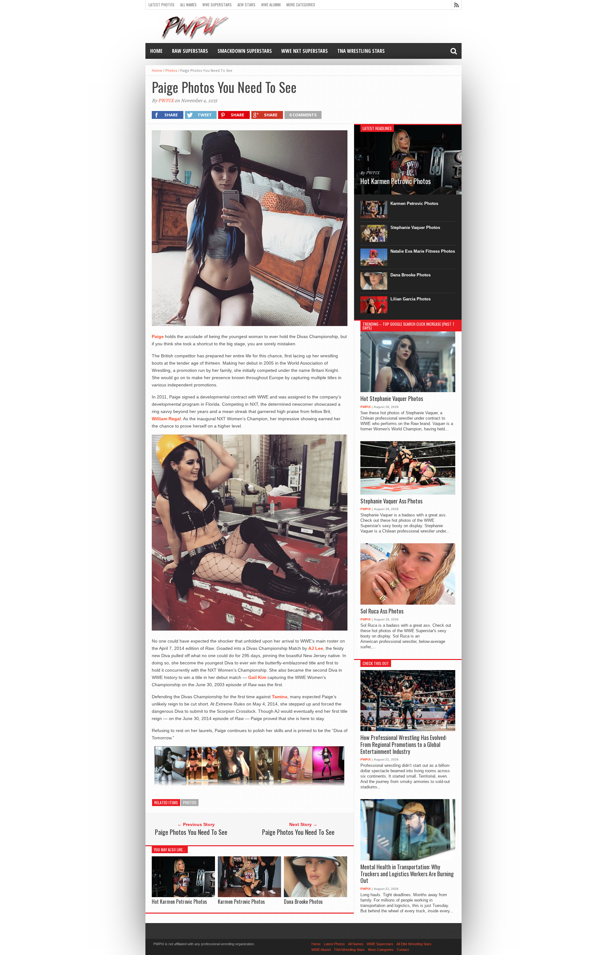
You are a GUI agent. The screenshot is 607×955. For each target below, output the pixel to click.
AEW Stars (246, 4)
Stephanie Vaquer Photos (415, 227)
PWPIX (166, 100)
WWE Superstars (217, 4)
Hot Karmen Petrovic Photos (179, 901)
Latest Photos (162, 4)
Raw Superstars (190, 50)
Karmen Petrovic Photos (241, 901)
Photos (171, 70)
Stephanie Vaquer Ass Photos (391, 501)
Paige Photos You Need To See (191, 832)
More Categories (300, 4)
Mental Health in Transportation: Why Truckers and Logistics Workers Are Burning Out (407, 874)
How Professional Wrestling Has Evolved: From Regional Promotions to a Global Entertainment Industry (403, 744)
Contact (403, 950)
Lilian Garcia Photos (410, 299)
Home (156, 50)
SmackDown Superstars (245, 50)
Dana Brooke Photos (303, 901)
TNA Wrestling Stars (361, 50)
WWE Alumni (271, 4)
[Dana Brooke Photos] (315, 895)
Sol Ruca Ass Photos (381, 611)
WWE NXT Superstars (304, 50)
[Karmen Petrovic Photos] (249, 895)
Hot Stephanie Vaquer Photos (391, 398)
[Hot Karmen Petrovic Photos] (183, 895)
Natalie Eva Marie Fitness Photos (422, 251)
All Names (188, 4)
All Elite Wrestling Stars (414, 944)
